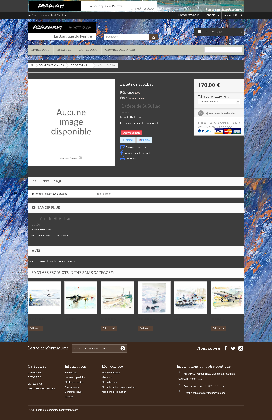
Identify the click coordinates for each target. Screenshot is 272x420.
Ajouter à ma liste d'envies (220, 113)
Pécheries (70, 318)
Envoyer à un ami (136, 147)
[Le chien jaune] (44, 297)
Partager (128, 140)
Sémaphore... (109, 318)
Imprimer (131, 158)
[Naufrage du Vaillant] (154, 297)
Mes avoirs (108, 377)
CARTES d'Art (88, 49)
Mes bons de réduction (114, 391)
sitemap (69, 396)
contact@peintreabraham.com (209, 393)
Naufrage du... (146, 318)
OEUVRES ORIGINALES (120, 49)
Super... (179, 318)
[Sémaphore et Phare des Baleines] (117, 297)
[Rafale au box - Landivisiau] (227, 297)
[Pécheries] (80, 297)
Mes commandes (111, 372)
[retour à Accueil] (31, 65)
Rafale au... (218, 318)
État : (123, 97)
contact (223, 57)
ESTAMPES (64, 49)
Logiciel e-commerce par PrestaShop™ (57, 410)
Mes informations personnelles (118, 387)
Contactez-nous (189, 15)
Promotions (71, 372)
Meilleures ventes (74, 382)
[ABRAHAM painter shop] (62, 31)
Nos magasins (72, 387)
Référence (127, 92)
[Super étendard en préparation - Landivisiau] (190, 297)
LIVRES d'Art (40, 49)
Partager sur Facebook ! (138, 152)
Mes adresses (109, 382)
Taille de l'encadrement (213, 96)
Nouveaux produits (75, 377)
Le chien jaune (36, 318)
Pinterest (145, 140)
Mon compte (112, 366)
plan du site (236, 57)
